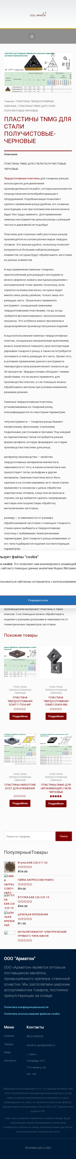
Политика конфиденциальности (26, 1007)
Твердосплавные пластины (22, 178)
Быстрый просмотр (20, 682)
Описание (10, 154)
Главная (9, 101)
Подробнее (20, 716)
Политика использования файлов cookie (32, 1013)
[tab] (38, 154)
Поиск (64, 836)
